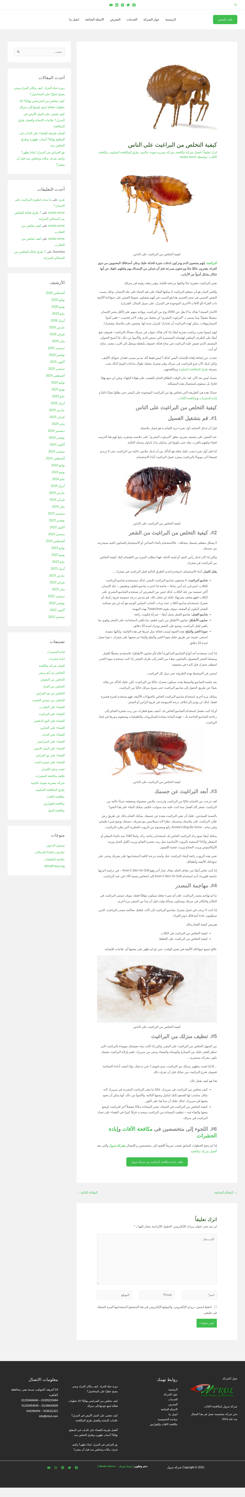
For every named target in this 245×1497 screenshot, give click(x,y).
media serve (56, 212)
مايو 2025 (58, 396)
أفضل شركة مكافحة (204, 1151)
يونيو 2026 (58, 306)
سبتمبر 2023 (56, 534)
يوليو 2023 (58, 548)
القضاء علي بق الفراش (50, 755)
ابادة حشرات (57, 658)
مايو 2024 (58, 479)
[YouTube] (111, 5)
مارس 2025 (57, 410)
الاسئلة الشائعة (94, 19)
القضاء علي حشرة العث (49, 762)
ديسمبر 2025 (56, 348)
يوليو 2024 (58, 465)
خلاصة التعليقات (54, 859)
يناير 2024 (58, 506)
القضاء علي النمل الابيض (49, 748)
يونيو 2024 (58, 472)
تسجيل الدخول (55, 845)
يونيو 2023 (58, 554)
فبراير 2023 (57, 582)
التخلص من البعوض (52, 679)
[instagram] (55, 1467)
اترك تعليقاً (210, 152)
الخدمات (132, 19)
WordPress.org (54, 866)
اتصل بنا (74, 19)
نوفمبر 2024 (57, 437)
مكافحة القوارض (54, 803)
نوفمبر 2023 (57, 520)
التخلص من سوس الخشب (48, 700)
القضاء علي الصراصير (51, 741)
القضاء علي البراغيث (52, 714)
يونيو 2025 (58, 389)
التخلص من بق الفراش (50, 693)
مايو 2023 (58, 561)
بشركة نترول (117, 1145)
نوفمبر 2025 (57, 355)
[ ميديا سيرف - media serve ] (116, 1466)
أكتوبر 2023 (57, 527)
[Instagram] (122, 5)
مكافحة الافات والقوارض (164, 1424)
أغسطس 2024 (55, 458)
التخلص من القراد (54, 686)
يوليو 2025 (58, 382)
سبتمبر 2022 (56, 616)
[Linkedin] (116, 5)
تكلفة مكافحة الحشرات (50, 776)
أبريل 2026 (58, 320)
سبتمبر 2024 (56, 451)
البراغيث (211, 263)
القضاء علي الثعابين (52, 727)
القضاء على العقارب (52, 707)
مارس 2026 (57, 327)
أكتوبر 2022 (57, 610)
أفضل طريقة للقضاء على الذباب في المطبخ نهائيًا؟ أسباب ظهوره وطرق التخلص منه (42, 139)
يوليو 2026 (58, 299)
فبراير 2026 (57, 334)
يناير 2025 (58, 423)
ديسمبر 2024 (56, 430)
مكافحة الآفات (188, 398)
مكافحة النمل (56, 810)
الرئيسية (170, 19)
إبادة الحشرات (208, 398)
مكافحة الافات (56, 796)
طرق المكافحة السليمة (124, 152)
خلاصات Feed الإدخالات (49, 852)
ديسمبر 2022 (56, 596)
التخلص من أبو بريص (52, 672)
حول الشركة (151, 19)
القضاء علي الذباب (53, 734)
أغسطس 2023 (55, 541)
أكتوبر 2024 (57, 444)
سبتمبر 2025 (56, 368)
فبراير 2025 (57, 417)
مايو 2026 (58, 313)
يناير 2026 (58, 341)
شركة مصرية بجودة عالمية (157, 152)
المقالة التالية (87, 1192)
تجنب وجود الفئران (53, 769)
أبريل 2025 (58, 403)
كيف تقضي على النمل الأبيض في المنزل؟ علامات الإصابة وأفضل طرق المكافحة (41, 120)
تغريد (61, 199)
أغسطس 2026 (55, 292)
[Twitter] (128, 5)
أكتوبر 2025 (57, 361)
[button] (235, 5)
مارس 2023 (57, 575)
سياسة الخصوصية (168, 1419)
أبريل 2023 (58, 568)
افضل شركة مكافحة (188, 152)
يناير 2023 (58, 589)
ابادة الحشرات (56, 652)
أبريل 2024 (58, 486)
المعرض (115, 19)
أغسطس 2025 (55, 375)
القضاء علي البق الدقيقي (49, 720)
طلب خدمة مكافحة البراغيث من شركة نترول (157, 1161)
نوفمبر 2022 (57, 603)
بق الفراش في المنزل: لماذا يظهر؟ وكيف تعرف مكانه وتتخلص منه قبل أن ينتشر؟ (40, 158)
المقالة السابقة (225, 1192)
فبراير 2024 (57, 499)
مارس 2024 (57, 492)
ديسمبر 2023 (56, 513)
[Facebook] (134, 5)
